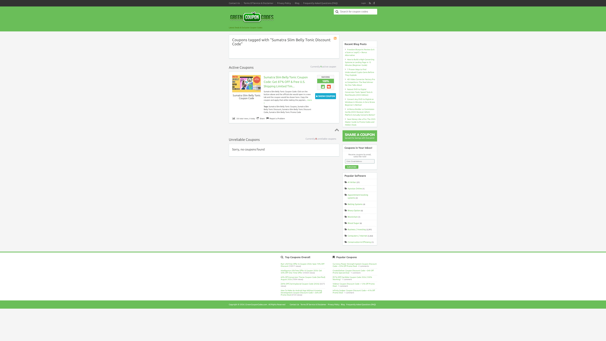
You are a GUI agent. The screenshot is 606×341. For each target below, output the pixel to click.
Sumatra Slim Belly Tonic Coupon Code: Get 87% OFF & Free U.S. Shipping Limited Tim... (286, 81)
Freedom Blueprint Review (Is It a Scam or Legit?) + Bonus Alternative (359, 52)
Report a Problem (277, 118)
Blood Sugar (353, 223)
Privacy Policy (284, 3)
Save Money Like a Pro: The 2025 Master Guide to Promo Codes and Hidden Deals (360, 122)
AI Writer (352, 182)
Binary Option (354, 210)
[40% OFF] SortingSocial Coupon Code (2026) (300, 284)
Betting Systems (355, 204)
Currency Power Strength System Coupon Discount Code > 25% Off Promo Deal (355, 265)
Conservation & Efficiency (359, 242)
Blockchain (353, 217)
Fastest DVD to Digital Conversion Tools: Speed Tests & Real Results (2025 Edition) (358, 92)
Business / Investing (357, 229)
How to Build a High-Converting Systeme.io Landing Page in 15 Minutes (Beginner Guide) (359, 62)
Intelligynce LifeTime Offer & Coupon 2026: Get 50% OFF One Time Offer (301, 271)
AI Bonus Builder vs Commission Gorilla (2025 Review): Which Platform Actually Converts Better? (360, 112)
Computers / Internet (357, 236)
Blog (297, 3)
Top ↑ (336, 129)
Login (363, 3)
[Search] (337, 12)
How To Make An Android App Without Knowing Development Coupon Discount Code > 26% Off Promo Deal (301, 292)
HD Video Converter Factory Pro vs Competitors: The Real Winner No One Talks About (360, 82)
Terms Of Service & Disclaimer (258, 3)
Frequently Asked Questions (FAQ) (320, 3)
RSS (370, 3)
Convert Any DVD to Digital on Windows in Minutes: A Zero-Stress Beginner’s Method (360, 102)
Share (262, 118)
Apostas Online (355, 188)
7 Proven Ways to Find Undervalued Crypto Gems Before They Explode (359, 72)
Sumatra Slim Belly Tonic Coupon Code (246, 97)
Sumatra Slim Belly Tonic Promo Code (285, 112)
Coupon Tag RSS (335, 38)
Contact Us (234, 3)
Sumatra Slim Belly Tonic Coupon (283, 106)
